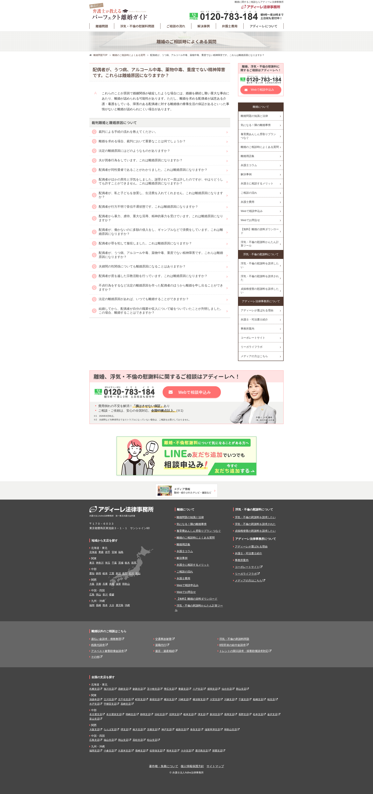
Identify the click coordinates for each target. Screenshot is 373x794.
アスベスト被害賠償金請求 (107, 651)
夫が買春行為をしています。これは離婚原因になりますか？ (141, 160)
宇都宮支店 (110, 703)
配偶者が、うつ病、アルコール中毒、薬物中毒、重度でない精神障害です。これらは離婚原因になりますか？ (161, 255)
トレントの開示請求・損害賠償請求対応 (243, 651)
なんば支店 (110, 729)
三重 (111, 573)
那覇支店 (217, 750)
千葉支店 (244, 699)
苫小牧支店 (153, 688)
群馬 (133, 562)
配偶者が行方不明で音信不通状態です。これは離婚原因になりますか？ (148, 206)
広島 (91, 594)
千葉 (114, 562)
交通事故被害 (163, 638)
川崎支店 (183, 699)
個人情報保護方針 (192, 766)
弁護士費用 (229, 26)
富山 (137, 573)
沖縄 (127, 605)
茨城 (120, 562)
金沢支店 (272, 714)
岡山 (98, 594)
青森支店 (183, 688)
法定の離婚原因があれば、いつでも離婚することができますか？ (144, 299)
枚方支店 (138, 729)
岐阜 (105, 573)
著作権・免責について (163, 766)
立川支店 (109, 699)
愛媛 (111, 594)
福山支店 (109, 739)
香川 (105, 594)
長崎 (98, 605)
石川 (131, 573)
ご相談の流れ (175, 26)
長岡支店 (229, 714)
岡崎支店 (131, 714)
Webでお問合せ (250, 220)
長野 (124, 573)
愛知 (91, 573)
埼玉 (107, 562)
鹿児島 (119, 605)
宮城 (114, 552)
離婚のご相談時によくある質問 (260, 146)
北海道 (93, 552)
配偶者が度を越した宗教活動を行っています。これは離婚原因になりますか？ (153, 276)
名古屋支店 (95, 714)
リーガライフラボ (251, 346)
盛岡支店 (212, 688)
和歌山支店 (230, 729)
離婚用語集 (247, 156)
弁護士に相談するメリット (257, 183)
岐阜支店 (188, 714)
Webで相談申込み (262, 89)
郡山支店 (241, 688)
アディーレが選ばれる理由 (257, 310)
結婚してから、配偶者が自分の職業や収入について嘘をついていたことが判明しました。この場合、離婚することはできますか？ (161, 310)
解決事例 (246, 174)
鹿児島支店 (201, 750)
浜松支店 (160, 714)
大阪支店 (94, 729)
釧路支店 (138, 688)
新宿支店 (155, 699)
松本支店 (258, 714)
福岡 (91, 605)
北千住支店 (124, 699)
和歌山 (126, 583)
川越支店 (229, 699)
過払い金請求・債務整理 (106, 638)
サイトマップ (215, 766)
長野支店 (244, 714)
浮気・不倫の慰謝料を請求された (260, 278)
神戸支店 (166, 729)
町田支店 (140, 699)
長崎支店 (140, 750)
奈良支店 (195, 729)
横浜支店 (169, 699)
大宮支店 (215, 699)
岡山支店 (123, 739)
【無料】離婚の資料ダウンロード (260, 231)
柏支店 (271, 699)
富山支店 (94, 718)
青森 (101, 552)
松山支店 (152, 739)
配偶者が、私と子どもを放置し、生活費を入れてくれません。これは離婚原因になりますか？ (161, 195)
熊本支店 (171, 750)
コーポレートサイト (253, 337)
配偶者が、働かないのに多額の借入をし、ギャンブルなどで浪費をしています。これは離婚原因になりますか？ (161, 231)
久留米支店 (124, 750)
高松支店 (138, 739)
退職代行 (160, 644)
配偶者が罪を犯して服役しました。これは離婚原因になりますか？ (145, 243)
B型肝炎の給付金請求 (232, 644)
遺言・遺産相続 (164, 651)
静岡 (98, 573)
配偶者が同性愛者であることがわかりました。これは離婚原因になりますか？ (153, 169)
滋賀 (118, 583)
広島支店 (94, 739)
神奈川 (100, 562)
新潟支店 (215, 714)
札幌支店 (94, 688)
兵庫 (105, 583)
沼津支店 (174, 714)
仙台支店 (227, 688)
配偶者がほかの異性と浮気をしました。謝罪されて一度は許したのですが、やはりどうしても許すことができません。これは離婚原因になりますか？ (161, 181)
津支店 (201, 714)
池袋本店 (94, 699)
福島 (120, 552)
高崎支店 (126, 703)
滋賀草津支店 (212, 729)
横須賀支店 (199, 699)
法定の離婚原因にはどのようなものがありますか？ (134, 150)
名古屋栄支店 (113, 714)
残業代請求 (98, 644)
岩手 (107, 552)
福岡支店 (94, 750)
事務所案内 (247, 328)
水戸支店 (94, 703)
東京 (91, 562)
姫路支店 (181, 729)
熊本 (105, 605)
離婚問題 (102, 26)
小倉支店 (109, 750)
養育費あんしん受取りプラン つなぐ (258, 136)
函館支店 (123, 688)
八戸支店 (198, 688)
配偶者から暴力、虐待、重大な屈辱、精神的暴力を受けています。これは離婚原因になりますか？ (161, 218)
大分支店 (186, 750)
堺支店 (124, 729)
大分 (111, 605)
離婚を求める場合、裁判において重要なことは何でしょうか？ (142, 141)
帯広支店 (169, 688)
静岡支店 (145, 714)
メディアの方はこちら (254, 356)
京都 (98, 583)
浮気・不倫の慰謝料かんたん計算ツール (260, 243)
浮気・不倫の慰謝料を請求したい (260, 265)
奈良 (111, 583)
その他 (95, 656)
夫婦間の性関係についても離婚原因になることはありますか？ (142, 266)
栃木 (127, 562)
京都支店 (152, 729)
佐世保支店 (156, 750)
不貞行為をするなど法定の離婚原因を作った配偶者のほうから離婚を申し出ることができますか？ (161, 287)
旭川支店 (109, 688)
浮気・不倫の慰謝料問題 (137, 26)
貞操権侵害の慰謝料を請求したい (260, 290)
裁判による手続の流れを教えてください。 (128, 131)
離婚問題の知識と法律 (254, 115)
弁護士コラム (249, 165)
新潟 (118, 573)
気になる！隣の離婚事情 (256, 125)
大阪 (91, 583)
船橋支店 (258, 699)
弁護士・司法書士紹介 (254, 319)
